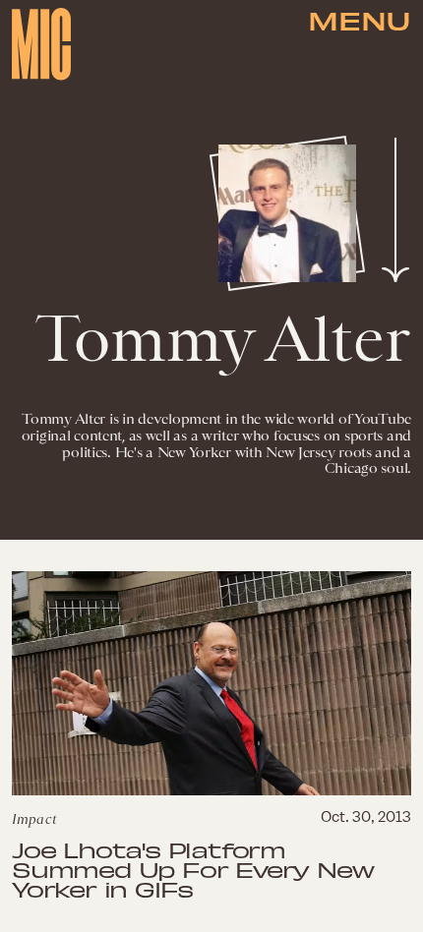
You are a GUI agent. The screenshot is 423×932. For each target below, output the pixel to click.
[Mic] (41, 44)
